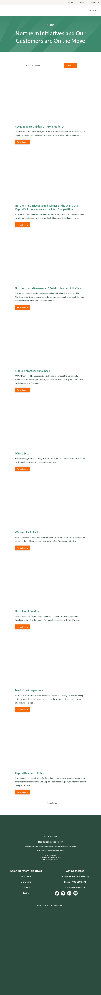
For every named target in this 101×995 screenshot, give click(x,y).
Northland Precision (27, 611)
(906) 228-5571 (79, 881)
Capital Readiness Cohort (30, 773)
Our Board (26, 881)
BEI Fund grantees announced (32, 370)
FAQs (26, 893)
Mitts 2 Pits (22, 453)
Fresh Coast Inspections (29, 690)
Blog (82, 2)
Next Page (52, 803)
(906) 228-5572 (77, 887)
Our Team (26, 876)
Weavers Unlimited (26, 532)
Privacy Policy (50, 836)
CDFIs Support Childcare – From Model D (39, 126)
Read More (22, 142)
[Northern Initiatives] (18, 10)
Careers (26, 887)
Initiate (71, 2)
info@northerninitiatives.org (75, 876)
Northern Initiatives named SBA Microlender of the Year (48, 288)
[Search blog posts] (43, 65)
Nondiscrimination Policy (50, 841)
